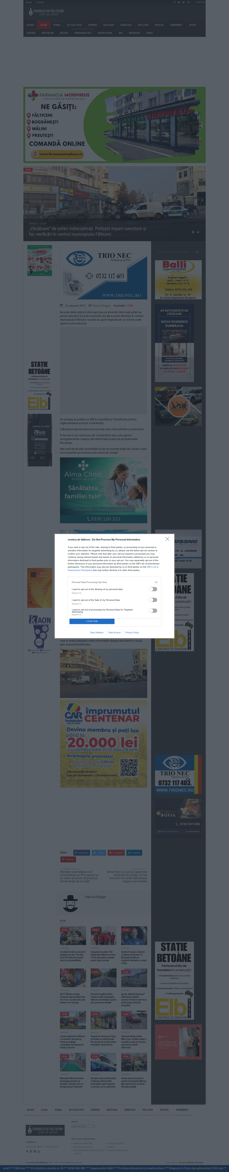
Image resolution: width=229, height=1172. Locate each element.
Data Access (114, 632)
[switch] (153, 589)
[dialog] (114, 586)
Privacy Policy (132, 632)
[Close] (168, 540)
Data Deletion (97, 632)
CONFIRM (92, 621)
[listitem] (114, 582)
